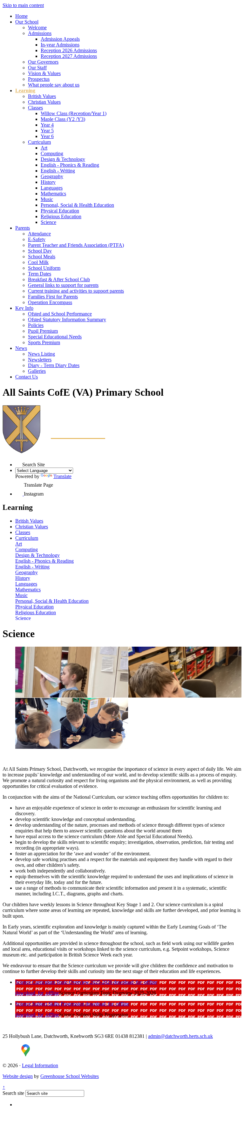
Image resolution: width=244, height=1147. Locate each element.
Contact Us (26, 376)
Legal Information (40, 1065)
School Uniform (44, 268)
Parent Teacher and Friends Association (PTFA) (76, 245)
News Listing (41, 354)
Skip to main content (23, 5)
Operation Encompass (50, 302)
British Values (42, 96)
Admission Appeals (60, 39)
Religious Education (61, 216)
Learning (25, 90)
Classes (35, 107)
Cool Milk (38, 262)
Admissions (39, 33)
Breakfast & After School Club (59, 279)
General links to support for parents (63, 285)
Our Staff (37, 67)
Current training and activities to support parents (76, 291)
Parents (22, 228)
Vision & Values (44, 73)
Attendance (39, 233)
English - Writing (58, 170)
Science (48, 222)
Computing (52, 153)
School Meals (41, 256)
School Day (40, 251)
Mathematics (53, 193)
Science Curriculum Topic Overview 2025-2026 (64, 982)
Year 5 (47, 130)
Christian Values (44, 102)
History (48, 182)
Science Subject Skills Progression (50, 1003)
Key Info (24, 308)
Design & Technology (63, 159)
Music (47, 199)
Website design (18, 1076)
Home (21, 16)
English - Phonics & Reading (70, 165)
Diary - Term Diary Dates (53, 365)
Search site (13, 1093)
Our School (26, 21)
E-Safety (36, 239)
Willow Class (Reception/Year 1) (73, 113)
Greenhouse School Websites (69, 1076)
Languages (52, 188)
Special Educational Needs (55, 336)
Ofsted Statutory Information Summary (67, 319)
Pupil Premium (43, 331)
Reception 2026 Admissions (69, 50)
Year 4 (47, 125)
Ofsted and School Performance (60, 313)
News (21, 348)
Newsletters (39, 359)
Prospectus (39, 79)
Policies (36, 325)
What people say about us (53, 84)
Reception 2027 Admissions (69, 56)
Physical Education (60, 210)
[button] (18, 463)
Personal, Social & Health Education (77, 205)
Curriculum (39, 142)
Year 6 (47, 136)
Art (44, 147)
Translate (62, 476)
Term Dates (39, 273)
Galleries (37, 371)
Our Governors (43, 62)
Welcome (37, 27)
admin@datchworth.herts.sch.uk (180, 1036)
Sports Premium (44, 342)
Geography (52, 176)
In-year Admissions (60, 44)
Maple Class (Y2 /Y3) (63, 119)
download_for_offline (135, 982)
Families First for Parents (53, 296)
